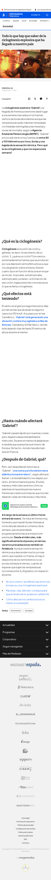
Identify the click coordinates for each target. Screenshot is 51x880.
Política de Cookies (25, 832)
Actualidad (9, 624)
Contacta (25, 843)
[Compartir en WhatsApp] (29, 98)
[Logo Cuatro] (25, 696)
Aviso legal (26, 818)
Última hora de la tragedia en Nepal (17, 10)
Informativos (16, 610)
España (16, 21)
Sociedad (33, 21)
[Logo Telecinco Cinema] (25, 769)
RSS (25, 839)
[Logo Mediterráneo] (25, 805)
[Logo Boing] (25, 732)
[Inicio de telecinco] (4, 15)
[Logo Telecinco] (25, 687)
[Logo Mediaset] (25, 666)
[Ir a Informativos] (15, 15)
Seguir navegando (13, 646)
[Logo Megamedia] (26, 858)
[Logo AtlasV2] (25, 787)
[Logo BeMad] (25, 751)
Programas (9, 632)
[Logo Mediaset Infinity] (25, 678)
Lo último (6, 21)
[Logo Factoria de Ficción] (25, 723)
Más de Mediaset (12, 653)
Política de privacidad (26, 825)
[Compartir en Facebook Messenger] (41, 98)
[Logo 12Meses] (25, 778)
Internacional (45, 21)
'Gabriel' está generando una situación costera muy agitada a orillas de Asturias (25, 321)
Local (24, 21)
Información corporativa (25, 822)
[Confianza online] (25, 870)
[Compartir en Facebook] (47, 98)
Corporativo (9, 639)
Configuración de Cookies (25, 829)
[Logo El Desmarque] (25, 714)
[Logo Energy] (25, 741)
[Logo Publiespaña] (25, 796)
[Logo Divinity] (25, 705)
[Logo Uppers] (25, 760)
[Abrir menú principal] (47, 15)
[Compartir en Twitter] (35, 98)
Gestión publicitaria (25, 836)
